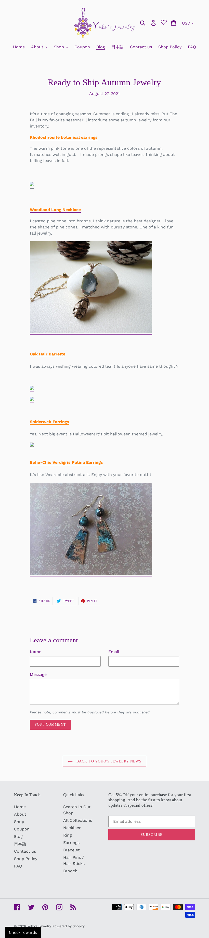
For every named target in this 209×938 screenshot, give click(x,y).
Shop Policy (25, 858)
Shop (19, 821)
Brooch (70, 870)
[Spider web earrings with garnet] (32, 445)
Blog (18, 836)
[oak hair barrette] (32, 388)
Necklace (72, 827)
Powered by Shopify (69, 926)
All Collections (77, 820)
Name (35, 651)
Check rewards (23, 932)
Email (113, 651)
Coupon (22, 829)
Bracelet (71, 850)
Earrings (71, 842)
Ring (67, 835)
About (20, 814)
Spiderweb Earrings (49, 421)
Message (38, 674)
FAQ (18, 866)
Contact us (25, 851)
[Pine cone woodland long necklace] (91, 332)
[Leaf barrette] (32, 399)
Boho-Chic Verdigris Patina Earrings (66, 462)
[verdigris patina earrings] (91, 573)
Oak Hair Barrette (47, 354)
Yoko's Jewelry (39, 926)
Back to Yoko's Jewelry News (108, 761)
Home (20, 806)
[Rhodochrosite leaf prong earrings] (32, 183)
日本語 (20, 843)
